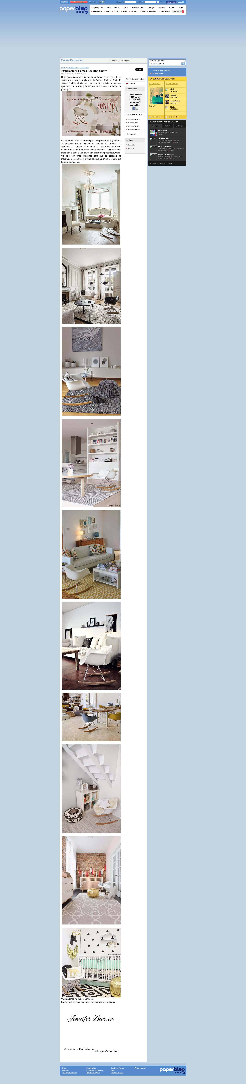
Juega (160, 134)
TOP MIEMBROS (172, 84)
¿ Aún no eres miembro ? (162, 70)
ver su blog (135, 105)
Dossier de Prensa (117, 1068)
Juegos (114, 61)
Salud (125, 11)
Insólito (172, 8)
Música (117, 8)
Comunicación (137, 8)
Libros (126, 8)
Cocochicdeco (69, 73)
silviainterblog (175, 101)
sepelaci (173, 95)
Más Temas (177, 11)
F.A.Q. (113, 1070)
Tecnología (151, 8)
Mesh (172, 89)
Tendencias (131, 148)
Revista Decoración (72, 60)
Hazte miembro (173, 117)
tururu (172, 107)
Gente (180, 8)
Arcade (154, 126)
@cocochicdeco (80, 73)
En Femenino (97, 11)
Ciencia (134, 11)
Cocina (116, 11)
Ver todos (133, 134)
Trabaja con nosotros (69, 1073)
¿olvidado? (181, 2)
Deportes (161, 8)
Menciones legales (93, 1073)
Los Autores (125, 61)
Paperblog (74, 10)
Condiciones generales (94, 1070)
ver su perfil (135, 102)
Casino (167, 126)
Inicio (64, 2)
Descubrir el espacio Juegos (162, 163)
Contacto (65, 1070)
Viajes (143, 11)
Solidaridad (165, 11)
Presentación (91, 1068)
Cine (108, 8)
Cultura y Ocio (98, 8)
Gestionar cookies (117, 1073)
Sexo (108, 11)
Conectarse (171, 2)
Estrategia (179, 126)
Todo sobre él (156, 117)
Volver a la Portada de (79, 1049)
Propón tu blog (158, 73)
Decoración (131, 145)
